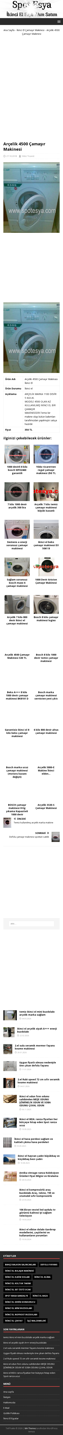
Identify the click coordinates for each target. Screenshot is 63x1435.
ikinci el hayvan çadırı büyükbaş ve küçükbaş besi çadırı (39, 1157)
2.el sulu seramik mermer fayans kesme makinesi (35, 1047)
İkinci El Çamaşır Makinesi (30, 30)
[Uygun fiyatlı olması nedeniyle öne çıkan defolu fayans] (10, 1069)
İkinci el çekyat (14, 1320)
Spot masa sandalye (16, 1295)
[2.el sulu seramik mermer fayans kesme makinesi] (7, 1052)
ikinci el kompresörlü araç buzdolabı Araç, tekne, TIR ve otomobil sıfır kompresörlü (37, 1192)
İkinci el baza (40, 1295)
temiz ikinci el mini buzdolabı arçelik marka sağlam (37, 1013)
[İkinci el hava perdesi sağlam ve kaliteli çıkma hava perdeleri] (7, 1145)
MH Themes (30, 1428)
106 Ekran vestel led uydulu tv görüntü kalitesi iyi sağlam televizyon (37, 1212)
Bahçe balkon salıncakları (20, 1264)
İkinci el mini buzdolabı (18, 1308)
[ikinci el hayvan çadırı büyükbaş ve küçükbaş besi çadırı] (9, 1162)
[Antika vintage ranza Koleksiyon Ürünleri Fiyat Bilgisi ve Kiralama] (10, 1179)
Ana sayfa (8, 1391)
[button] (58, 21)
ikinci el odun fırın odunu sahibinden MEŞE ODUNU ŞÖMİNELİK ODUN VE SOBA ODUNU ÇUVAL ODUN (35, 1101)
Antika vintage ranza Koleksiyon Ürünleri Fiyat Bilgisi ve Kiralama (39, 1174)
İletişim (6, 1397)
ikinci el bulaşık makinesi (19, 1270)
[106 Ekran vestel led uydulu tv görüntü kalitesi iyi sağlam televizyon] (10, 1216)
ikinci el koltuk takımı (18, 1283)
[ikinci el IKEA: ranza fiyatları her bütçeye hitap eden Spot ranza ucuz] (10, 1125)
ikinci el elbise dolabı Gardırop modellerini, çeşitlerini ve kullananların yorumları (37, 1232)
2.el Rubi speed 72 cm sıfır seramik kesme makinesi (39, 1081)
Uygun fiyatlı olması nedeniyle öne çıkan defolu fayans (37, 1064)
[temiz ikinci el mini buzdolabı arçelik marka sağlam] (10, 1018)
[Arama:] (31, 924)
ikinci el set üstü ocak (18, 1289)
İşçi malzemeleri (36, 1320)
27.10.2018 (11, 156)
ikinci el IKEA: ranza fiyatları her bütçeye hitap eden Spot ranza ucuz (38, 1122)
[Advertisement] (31, 90)
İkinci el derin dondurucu (20, 1302)
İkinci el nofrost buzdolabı (21, 1314)
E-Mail (6, 1407)
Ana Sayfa (9, 30)
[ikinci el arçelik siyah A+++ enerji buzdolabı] (9, 1035)
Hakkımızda (9, 1402)
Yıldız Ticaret (28, 156)
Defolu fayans (48, 1264)
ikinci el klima (42, 1277)
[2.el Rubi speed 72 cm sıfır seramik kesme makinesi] (9, 1086)
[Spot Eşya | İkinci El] (31, 16)
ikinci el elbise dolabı (17, 1277)
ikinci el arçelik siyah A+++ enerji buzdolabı (37, 1030)
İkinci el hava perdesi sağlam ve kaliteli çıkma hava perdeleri (33, 1140)
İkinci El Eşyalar (11, 1418)
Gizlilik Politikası (11, 1413)
